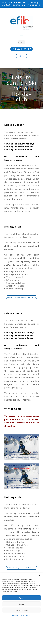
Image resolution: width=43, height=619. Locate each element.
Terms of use (16, 615)
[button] (40, 575)
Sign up (21, 56)
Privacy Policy (25, 615)
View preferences (21, 610)
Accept (21, 598)
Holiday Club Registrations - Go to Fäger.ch (21, 297)
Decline (21, 604)
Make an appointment (21, 49)
